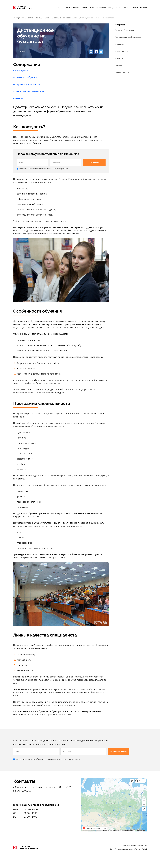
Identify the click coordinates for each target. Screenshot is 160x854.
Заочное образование (124, 30)
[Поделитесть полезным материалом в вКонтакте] (91, 52)
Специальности (122, 72)
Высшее (118, 65)
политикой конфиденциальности (39, 169)
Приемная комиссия (70, 8)
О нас (57, 8)
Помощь (84, 8)
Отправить (94, 162)
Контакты (126, 8)
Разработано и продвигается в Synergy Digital (128, 849)
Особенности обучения (25, 77)
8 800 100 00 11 (140, 7)
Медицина (119, 44)
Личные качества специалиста (28, 91)
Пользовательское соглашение (135, 846)
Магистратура (121, 51)
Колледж (119, 58)
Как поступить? (21, 70)
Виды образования (98, 8)
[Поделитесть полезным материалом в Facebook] (96, 52)
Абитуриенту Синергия (23, 18)
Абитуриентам (114, 8)
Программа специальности (27, 84)
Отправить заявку (118, 752)
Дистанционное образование (64, 18)
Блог (47, 18)
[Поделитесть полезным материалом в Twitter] (101, 52)
